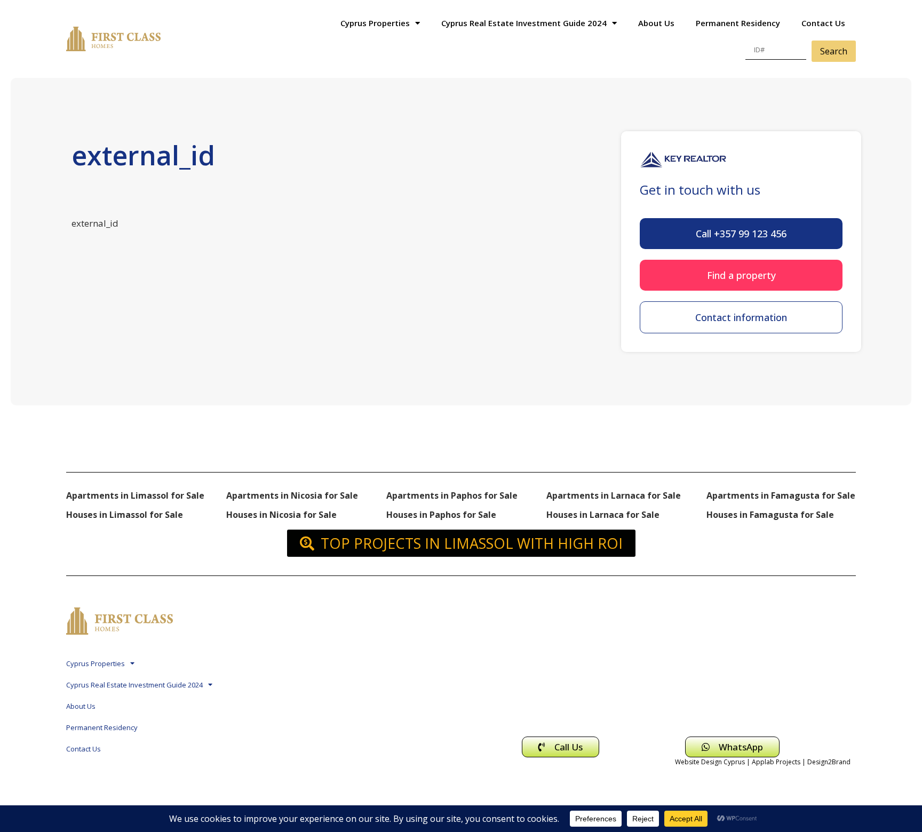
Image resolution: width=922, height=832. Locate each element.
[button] (741, 233)
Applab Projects (776, 761)
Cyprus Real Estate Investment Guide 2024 (524, 23)
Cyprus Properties (375, 23)
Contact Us (823, 23)
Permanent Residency (738, 23)
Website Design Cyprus (710, 761)
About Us (656, 23)
